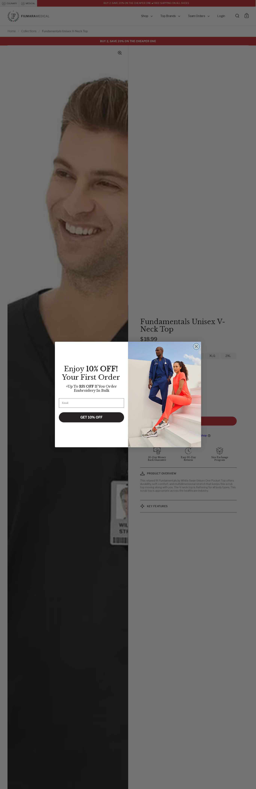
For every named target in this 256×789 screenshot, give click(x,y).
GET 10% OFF (91, 417)
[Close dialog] (196, 346)
